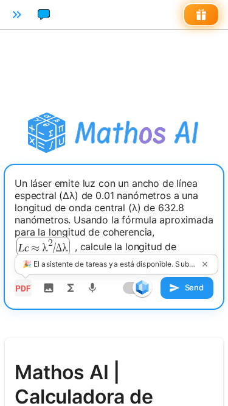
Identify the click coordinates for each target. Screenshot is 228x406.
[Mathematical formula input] (70, 288)
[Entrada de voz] (92, 288)
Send (194, 287)
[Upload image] (49, 288)
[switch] (142, 287)
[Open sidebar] (17, 14)
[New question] (44, 14)
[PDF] (23, 287)
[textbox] (114, 223)
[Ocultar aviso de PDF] (204, 264)
